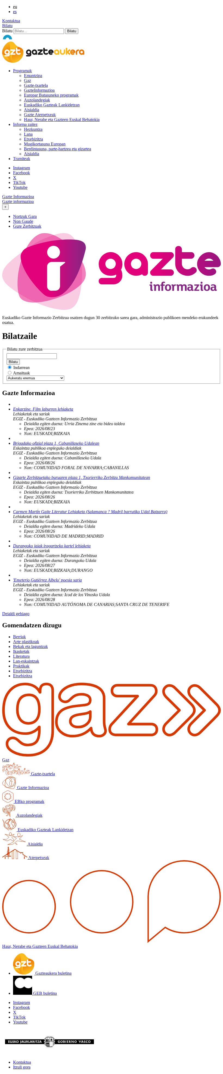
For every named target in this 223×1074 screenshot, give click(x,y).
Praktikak (21, 666)
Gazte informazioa (18, 201)
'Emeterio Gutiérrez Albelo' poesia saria (47, 580)
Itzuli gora (21, 1067)
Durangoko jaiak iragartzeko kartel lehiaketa (52, 546)
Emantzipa (33, 75)
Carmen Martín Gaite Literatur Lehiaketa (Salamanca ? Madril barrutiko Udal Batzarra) (90, 511)
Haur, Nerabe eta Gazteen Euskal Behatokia (62, 119)
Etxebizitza (33, 139)
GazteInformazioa (39, 90)
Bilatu (7, 25)
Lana (28, 134)
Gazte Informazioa (18, 196)
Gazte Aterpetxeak (40, 114)
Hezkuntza (33, 129)
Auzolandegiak (37, 100)
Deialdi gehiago (15, 613)
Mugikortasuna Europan (45, 144)
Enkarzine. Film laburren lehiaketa (43, 409)
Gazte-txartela (36, 85)
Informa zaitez (25, 124)
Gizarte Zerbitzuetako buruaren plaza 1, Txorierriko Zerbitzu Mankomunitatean (81, 477)
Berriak (19, 636)
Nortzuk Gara (25, 216)
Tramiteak (21, 158)
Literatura (21, 656)
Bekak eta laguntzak (30, 646)
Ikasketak (21, 651)
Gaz (27, 80)
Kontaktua (11, 20)
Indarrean (21, 367)
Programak (22, 70)
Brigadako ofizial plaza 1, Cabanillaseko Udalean (56, 443)
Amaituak (21, 373)
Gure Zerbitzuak (27, 226)
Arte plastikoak (26, 641)
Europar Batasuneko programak (51, 95)
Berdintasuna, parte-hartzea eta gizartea (57, 149)
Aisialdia (31, 109)
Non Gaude (23, 221)
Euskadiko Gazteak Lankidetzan (52, 105)
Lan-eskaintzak (26, 661)
